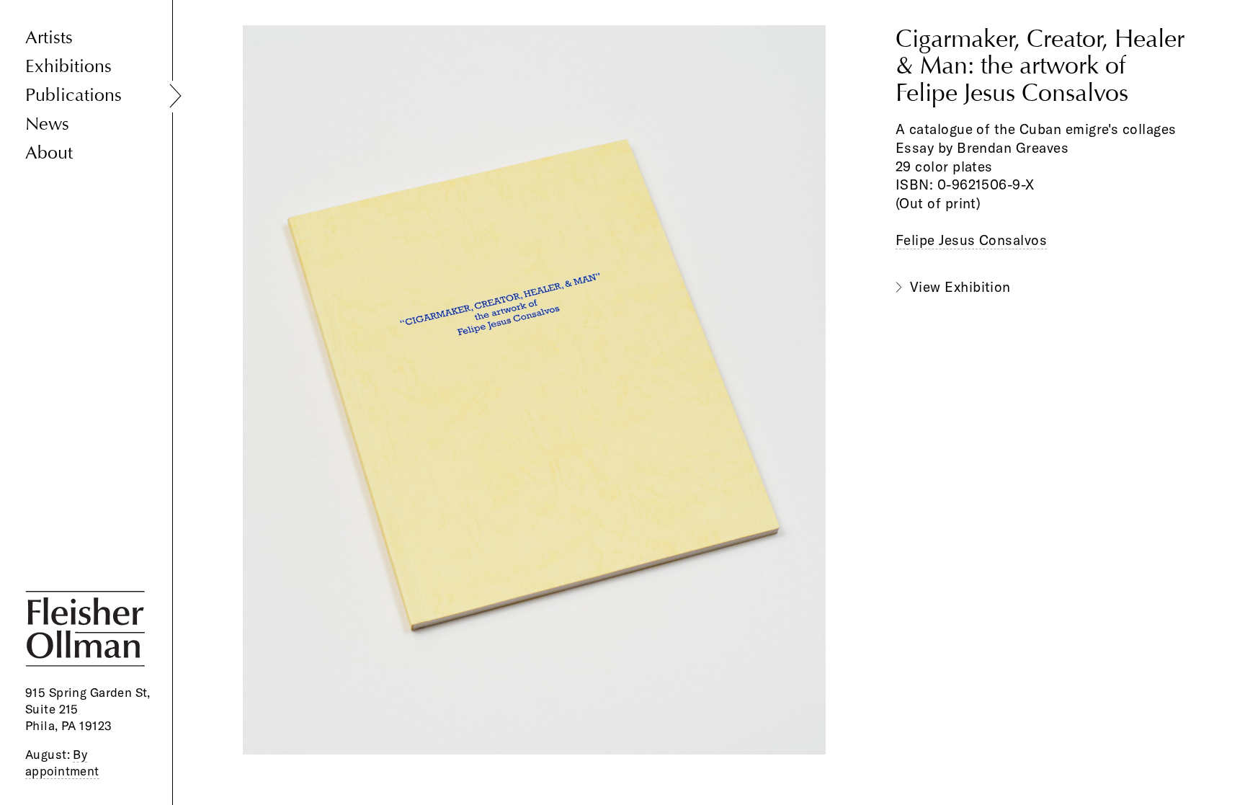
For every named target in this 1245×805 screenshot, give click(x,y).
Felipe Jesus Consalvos (971, 240)
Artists (49, 38)
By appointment (62, 762)
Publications (73, 95)
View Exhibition (960, 286)
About (49, 153)
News (47, 124)
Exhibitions (68, 66)
